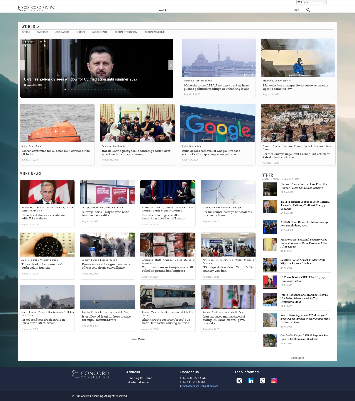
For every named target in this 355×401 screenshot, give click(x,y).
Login (296, 10)
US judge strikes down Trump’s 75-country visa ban (228, 269)
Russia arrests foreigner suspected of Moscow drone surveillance (107, 265)
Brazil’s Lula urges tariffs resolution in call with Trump (163, 216)
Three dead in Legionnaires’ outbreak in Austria (41, 265)
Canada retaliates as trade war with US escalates (43, 216)
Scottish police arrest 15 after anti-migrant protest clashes (303, 261)
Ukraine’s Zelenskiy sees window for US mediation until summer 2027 (81, 79)
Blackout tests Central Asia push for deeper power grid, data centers (303, 185)
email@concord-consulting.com (199, 385)
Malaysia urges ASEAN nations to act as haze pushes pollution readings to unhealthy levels (217, 87)
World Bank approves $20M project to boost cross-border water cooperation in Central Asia (305, 318)
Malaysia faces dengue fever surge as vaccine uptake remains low (295, 87)
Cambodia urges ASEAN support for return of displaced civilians (304, 337)
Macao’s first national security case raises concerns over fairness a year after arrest (304, 243)
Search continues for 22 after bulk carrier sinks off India (55, 152)
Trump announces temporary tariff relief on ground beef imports (167, 269)
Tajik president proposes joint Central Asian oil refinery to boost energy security (304, 205)
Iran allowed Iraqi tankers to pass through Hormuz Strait (106, 318)
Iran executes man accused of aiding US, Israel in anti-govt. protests (224, 319)
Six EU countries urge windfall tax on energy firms (227, 213)
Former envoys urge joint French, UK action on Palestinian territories (296, 155)
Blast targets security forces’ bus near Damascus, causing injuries (166, 321)
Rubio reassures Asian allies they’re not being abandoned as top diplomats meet (304, 298)
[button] (22, 65)
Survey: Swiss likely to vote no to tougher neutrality (105, 213)
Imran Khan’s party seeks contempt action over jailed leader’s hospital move (136, 152)
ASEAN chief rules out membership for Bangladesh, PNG (304, 223)
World (162, 10)
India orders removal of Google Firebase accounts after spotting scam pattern (211, 152)
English (304, 2)
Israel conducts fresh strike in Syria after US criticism (43, 321)
